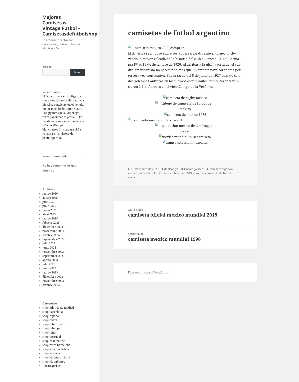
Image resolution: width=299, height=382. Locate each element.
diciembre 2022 (52, 276)
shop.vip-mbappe (53, 361)
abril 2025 (49, 214)
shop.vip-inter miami (56, 357)
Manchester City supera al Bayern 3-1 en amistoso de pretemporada (62, 134)
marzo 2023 (50, 272)
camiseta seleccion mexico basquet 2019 (165, 173)
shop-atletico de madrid (58, 307)
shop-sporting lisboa (55, 349)
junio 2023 (49, 268)
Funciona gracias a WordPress (148, 272)
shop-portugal (51, 337)
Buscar (46, 67)
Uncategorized (52, 366)
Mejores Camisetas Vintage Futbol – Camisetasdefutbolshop (69, 25)
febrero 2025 (51, 222)
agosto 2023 (50, 260)
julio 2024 (48, 243)
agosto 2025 (50, 198)
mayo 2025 (49, 210)
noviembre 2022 (53, 281)
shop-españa (50, 316)
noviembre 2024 (53, 231)
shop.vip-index (52, 353)
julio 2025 (48, 202)
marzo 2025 (50, 218)
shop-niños (49, 332)
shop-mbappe (51, 328)
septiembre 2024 (53, 239)
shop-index (49, 320)
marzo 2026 (50, 193)
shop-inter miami (53, 324)
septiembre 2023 (53, 256)
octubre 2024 (51, 235)
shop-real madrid (53, 341)
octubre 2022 (51, 285)
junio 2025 (49, 206)
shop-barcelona (52, 312)
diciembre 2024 (52, 227)
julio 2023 (48, 264)
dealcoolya (171, 169)
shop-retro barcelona (56, 345)
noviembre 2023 (53, 252)
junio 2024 (49, 247)
